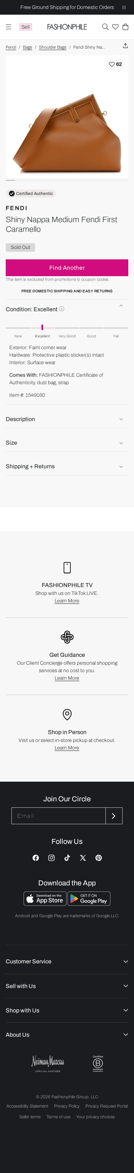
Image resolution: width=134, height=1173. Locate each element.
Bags (27, 47)
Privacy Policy (67, 1106)
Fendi (11, 47)
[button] (105, 27)
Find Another (67, 268)
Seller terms (30, 1116)
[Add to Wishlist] (115, 64)
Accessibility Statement (27, 1106)
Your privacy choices (95, 1116)
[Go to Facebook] (36, 858)
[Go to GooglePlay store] (89, 904)
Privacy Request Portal (106, 1106)
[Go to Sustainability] (98, 1064)
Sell (25, 27)
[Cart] (125, 27)
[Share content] (125, 46)
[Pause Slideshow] (124, 7)
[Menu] (8, 27)
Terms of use (58, 1116)
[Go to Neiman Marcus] (47, 1063)
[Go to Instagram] (51, 858)
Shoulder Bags (52, 47)
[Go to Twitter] (83, 858)
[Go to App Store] (46, 904)
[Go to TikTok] (67, 858)
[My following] (115, 27)
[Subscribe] (113, 815)
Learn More (67, 600)
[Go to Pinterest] (98, 858)
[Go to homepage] (67, 26)
